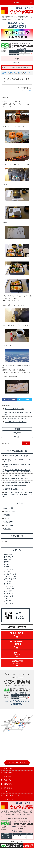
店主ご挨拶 (7, 772)
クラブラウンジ (10, 576)
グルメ (7, 581)
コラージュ (8, 586)
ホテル (7, 601)
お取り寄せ (8, 557)
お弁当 (7, 559)
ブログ (5, 792)
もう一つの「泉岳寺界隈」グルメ (15, 475)
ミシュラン (8, 603)
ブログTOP (17, 433)
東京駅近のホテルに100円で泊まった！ (16, 418)
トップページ (8, 769)
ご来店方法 (7, 784)
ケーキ (7, 584)
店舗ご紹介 (7, 780)
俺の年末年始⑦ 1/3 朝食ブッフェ (15, 422)
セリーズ (8, 591)
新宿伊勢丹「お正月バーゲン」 (15, 489)
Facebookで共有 (10, 399)
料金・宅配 (7, 776)
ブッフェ (8, 598)
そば (6, 567)
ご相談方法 (7, 788)
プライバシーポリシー (11, 795)
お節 (6, 562)
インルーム (9, 569)
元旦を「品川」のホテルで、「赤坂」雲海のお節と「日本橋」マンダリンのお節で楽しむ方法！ (17, 494)
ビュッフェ (9, 596)
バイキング (9, 593)
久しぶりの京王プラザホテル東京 (14, 409)
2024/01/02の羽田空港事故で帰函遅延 (17, 482)
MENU (17, 2)
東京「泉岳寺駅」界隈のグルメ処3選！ (17, 478)
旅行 (3, 74)
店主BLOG (27, 72)
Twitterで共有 (24, 399)
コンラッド (9, 588)
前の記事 (17, 429)
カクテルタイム (10, 574)
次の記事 (17, 437)
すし (6, 564)
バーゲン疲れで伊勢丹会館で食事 (15, 485)
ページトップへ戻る (17, 762)
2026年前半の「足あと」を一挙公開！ (17, 456)
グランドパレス (10, 579)
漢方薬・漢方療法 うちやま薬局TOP (12, 72)
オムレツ (8, 571)
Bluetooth (8, 554)
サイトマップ (8, 799)
